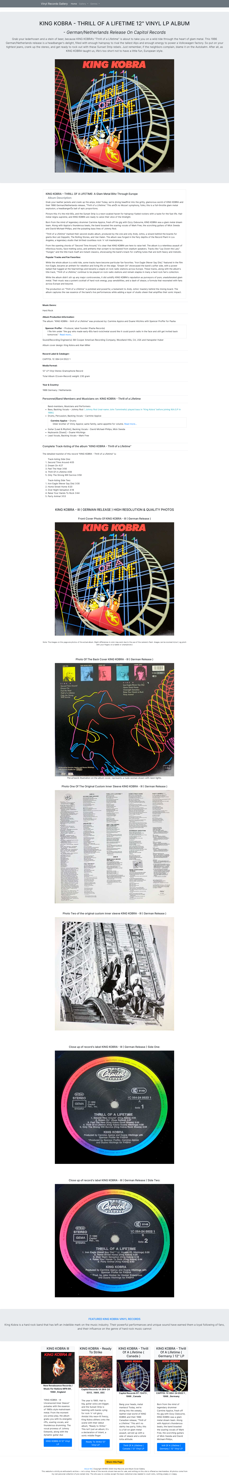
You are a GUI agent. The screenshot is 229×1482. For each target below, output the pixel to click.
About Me (88, 1469)
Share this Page (114, 1462)
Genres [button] (94, 3)
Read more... (65, 334)
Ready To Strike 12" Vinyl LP (95, 1443)
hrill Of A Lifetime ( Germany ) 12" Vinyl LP (171, 1447)
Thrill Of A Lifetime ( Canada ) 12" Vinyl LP (133, 1447)
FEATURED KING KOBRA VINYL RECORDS (114, 1319)
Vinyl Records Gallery (54, 3)
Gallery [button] (83, 3)
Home (74, 3)
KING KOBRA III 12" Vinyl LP (58, 1443)
